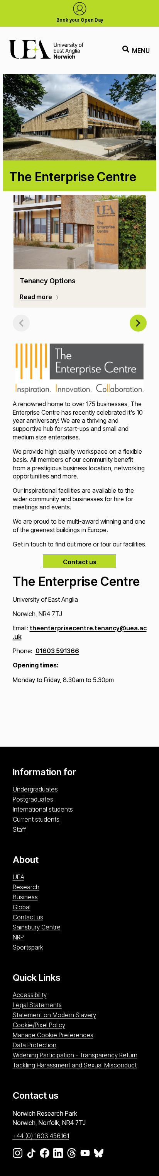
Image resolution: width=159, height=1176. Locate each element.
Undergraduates (35, 789)
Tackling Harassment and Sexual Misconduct (75, 1065)
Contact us (79, 562)
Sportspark (28, 947)
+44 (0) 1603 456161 (41, 1136)
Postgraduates (33, 799)
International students (43, 809)
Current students (36, 819)
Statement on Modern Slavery (54, 1015)
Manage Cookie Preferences (53, 1035)
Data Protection (34, 1045)
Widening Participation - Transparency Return (75, 1055)
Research (26, 887)
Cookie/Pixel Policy (39, 1025)
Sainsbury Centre (37, 927)
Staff (19, 829)
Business (25, 897)
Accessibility (30, 995)
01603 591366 (57, 651)
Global (21, 907)
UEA (18, 877)
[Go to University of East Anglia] (46, 50)
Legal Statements (37, 1005)
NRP (18, 937)
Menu (141, 50)
